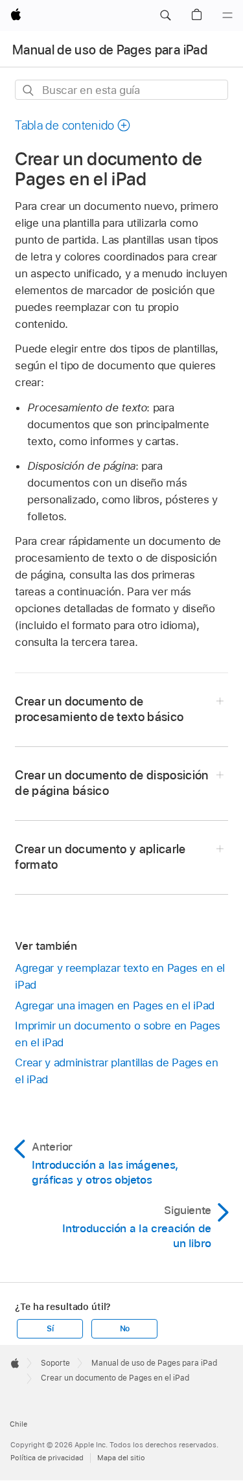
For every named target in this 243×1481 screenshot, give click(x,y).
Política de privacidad (47, 1457)
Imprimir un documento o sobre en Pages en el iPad (117, 1034)
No (125, 1328)
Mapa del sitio (121, 1457)
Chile (18, 1424)
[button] (165, 15)
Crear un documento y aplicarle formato (100, 857)
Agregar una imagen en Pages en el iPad (114, 1005)
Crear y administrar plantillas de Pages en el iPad (116, 1071)
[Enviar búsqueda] (29, 90)
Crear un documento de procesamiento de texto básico (99, 709)
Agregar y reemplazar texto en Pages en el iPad (119, 976)
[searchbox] (121, 90)
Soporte (55, 1363)
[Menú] (227, 15)
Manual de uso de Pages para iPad (109, 50)
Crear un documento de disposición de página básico (111, 783)
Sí (50, 1328)
